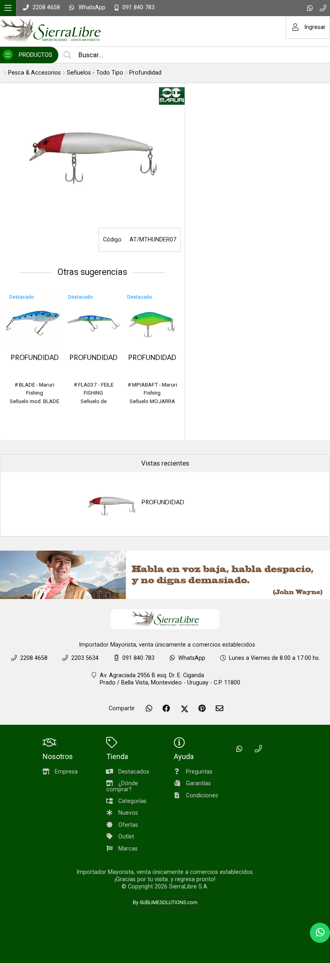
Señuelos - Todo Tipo (95, 72)
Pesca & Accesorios (34, 72)
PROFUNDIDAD (34, 358)
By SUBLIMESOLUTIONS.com (165, 902)
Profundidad (145, 72)
